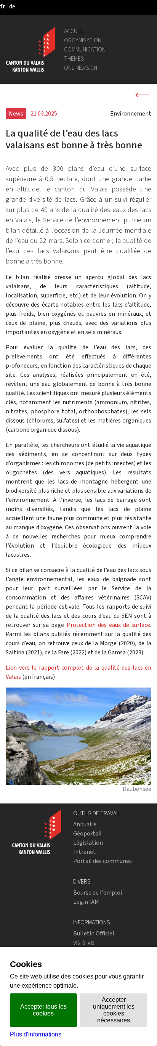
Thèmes (74, 59)
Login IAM (86, 902)
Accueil (74, 31)
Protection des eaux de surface (109, 625)
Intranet (84, 852)
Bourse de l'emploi (97, 893)
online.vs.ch (80, 68)
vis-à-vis (84, 942)
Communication (85, 49)
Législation (88, 843)
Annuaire (84, 824)
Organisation (82, 40)
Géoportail (87, 833)
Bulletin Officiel (93, 933)
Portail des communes (102, 861)
